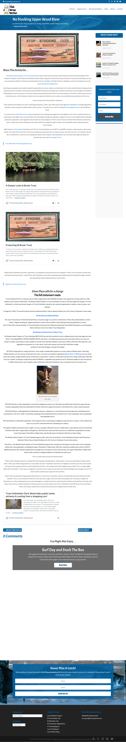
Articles (72, 9)
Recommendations (95, 9)
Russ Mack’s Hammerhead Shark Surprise (109, 43)
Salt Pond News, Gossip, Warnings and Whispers (110, 74)
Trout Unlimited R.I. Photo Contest (109, 54)
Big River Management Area (70, 107)
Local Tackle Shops (53, 732)
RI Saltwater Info (53, 721)
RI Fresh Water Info (53, 718)
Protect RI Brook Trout (21, 114)
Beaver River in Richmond (74, 354)
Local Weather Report (54, 716)
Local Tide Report (53, 729)
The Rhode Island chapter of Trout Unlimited (21, 76)
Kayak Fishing (54, 23)
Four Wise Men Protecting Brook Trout (19, 143)
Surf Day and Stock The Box (63, 549)
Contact (120, 9)
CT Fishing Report (53, 726)
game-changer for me (54, 137)
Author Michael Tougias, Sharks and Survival (110, 64)
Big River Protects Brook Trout (16, 284)
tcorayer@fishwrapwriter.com (92, 718)
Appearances (82, 9)
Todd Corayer (18, 23)
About (112, 9)
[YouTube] (120, 2)
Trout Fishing (64, 23)
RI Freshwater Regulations (56, 724)
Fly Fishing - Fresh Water (42, 23)
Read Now (63, 565)
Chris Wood (18, 129)
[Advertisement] (109, 186)
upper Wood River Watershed (47, 84)
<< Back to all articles (20, 26)
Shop (106, 9)
